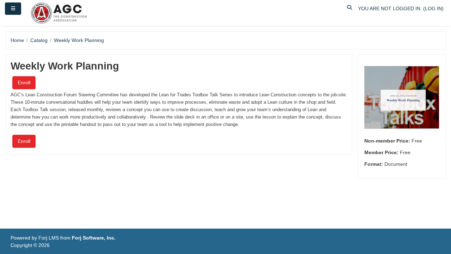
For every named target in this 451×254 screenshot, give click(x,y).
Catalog (39, 40)
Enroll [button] (24, 82)
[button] (350, 9)
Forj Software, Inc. (94, 238)
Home (17, 40)
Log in (433, 8)
